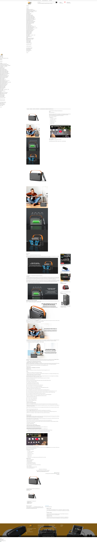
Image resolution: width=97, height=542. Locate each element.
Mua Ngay (28, 503)
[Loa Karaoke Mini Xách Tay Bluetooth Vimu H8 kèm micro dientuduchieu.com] (33, 130)
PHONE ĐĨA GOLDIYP (29, 32)
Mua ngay (50, 139)
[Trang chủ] (2, 54)
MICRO (27, 37)
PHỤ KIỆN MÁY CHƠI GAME (29, 30)
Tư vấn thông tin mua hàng (3, 102)
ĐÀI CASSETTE (28, 34)
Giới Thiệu (1, 61)
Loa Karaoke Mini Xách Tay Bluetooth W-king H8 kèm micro (33, 488)
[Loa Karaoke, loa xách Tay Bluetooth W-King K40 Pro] (65, 277)
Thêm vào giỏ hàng (59, 139)
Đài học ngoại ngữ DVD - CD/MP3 (42, 532)
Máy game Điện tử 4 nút (29, 48)
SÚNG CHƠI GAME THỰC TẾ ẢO (30, 29)
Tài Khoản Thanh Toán (28, 46)
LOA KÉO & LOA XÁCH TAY (29, 9)
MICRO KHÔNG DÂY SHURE (3, 93)
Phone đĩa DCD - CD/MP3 (41, 526)
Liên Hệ (27, 52)
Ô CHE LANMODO (28, 41)
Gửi (42, 506)
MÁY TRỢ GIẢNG (28, 14)
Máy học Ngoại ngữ (28, 49)
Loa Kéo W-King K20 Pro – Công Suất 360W (65, 306)
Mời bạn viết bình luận (51, 112)
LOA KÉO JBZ (28, 12)
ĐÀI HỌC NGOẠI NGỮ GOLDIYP (30, 22)
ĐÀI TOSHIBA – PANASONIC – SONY (4, 89)
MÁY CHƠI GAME (28, 24)
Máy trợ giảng (1, 105)
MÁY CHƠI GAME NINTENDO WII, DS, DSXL (5, 82)
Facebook (61, 526)
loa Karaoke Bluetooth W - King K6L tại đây (36, 319)
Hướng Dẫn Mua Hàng (28, 44)
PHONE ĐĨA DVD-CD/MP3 (3, 85)
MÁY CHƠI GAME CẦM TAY (29, 28)
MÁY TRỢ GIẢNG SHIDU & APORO (30, 17)
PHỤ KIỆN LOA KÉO (28, 13)
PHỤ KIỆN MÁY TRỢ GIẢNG (29, 20)
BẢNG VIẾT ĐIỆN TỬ (2, 78)
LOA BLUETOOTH (28, 40)
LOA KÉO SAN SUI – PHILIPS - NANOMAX (5, 65)
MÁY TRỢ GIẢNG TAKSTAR (3, 70)
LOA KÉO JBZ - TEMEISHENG (3, 66)
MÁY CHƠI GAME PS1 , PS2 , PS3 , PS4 (31, 26)
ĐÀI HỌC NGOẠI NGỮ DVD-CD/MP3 (30, 21)
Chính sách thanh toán (51, 528)
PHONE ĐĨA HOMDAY (29, 33)
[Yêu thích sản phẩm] (54, 112)
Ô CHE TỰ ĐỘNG (28, 42)
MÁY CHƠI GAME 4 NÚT (29, 25)
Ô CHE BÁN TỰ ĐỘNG (2, 97)
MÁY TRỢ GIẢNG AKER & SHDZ (30, 16)
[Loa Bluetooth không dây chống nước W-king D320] (65, 268)
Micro (39, 528)
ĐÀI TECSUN (1, 90)
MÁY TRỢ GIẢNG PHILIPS (3, 69)
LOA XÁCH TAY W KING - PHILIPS (30, 10)
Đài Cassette (39, 527)
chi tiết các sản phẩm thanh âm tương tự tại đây (35, 361)
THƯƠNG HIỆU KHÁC (29, 36)
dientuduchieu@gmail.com (45, 0)
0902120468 (50, 0)
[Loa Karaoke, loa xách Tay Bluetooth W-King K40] (65, 287)
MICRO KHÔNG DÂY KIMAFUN (30, 38)
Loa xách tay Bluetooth (28, 50)
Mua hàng (58, 472)
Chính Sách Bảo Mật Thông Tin (52, 527)
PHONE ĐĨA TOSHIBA (2, 86)
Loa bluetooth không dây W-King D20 (64, 264)
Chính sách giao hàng (51, 526)
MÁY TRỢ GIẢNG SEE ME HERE (30, 18)
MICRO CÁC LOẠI (2, 94)
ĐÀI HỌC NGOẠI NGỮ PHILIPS (4, 77)
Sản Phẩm (27, 8)
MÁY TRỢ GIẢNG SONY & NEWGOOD (4, 73)
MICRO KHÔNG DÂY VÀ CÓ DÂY (4, 74)
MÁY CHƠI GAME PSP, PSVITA (3, 81)
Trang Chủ (27, 5)
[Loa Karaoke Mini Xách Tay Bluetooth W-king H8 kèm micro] (34, 480)
